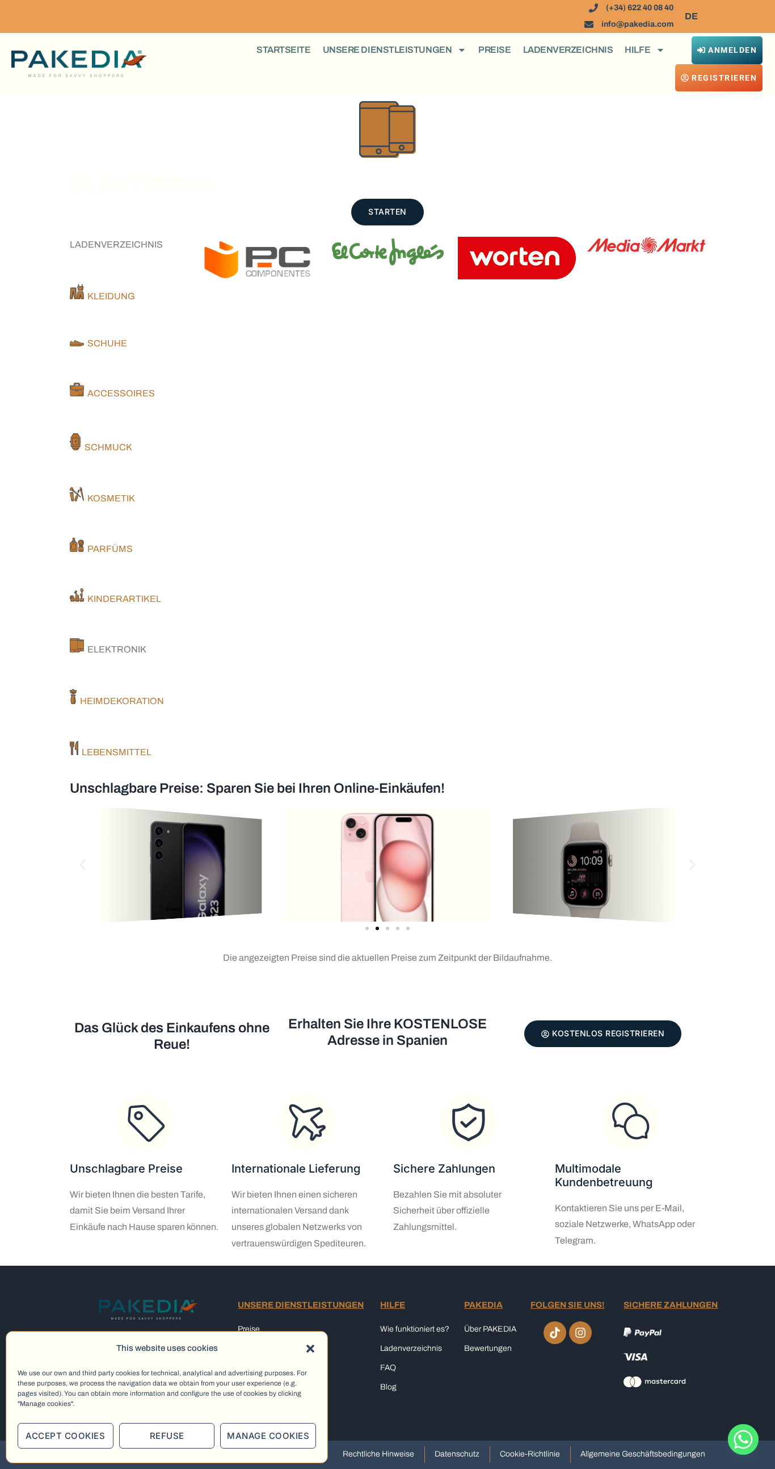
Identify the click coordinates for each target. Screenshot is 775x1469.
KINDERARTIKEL (122, 599)
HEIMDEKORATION (120, 701)
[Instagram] (580, 1332)
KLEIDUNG (109, 296)
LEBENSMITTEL (114, 752)
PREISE (494, 50)
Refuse (167, 1435)
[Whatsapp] (743, 1439)
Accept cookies (65, 1435)
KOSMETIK (109, 498)
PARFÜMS (108, 549)
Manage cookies (268, 1435)
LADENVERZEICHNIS (568, 50)
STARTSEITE (283, 50)
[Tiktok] (555, 1332)
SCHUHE (105, 343)
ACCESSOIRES (119, 393)
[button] (310, 1348)
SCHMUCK (106, 447)
